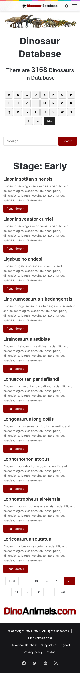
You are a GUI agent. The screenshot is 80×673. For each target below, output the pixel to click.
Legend (64, 645)
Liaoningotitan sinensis (27, 179)
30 (38, 592)
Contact (51, 652)
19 (57, 581)
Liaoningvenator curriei (28, 219)
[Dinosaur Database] (40, 6)
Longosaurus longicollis (29, 419)
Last (62, 592)
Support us (48, 645)
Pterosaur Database (24, 645)
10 (36, 581)
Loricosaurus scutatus (27, 539)
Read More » (15, 208)
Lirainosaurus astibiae (27, 339)
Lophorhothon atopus (26, 459)
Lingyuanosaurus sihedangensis (37, 299)
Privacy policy (33, 652)
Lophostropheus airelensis (32, 499)
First (12, 581)
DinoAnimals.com (40, 638)
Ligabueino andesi (22, 259)
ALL (49, 121)
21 (16, 592)
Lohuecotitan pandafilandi (31, 379)
